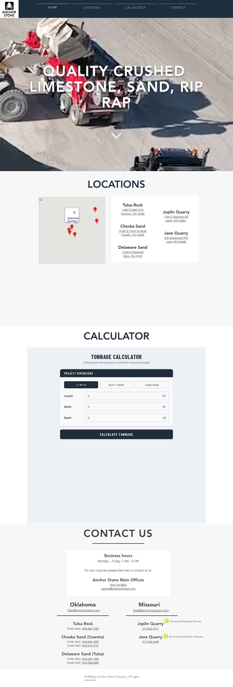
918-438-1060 (90, 628)
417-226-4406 (150, 641)
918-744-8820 (118, 585)
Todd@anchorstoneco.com (151, 610)
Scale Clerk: (74, 645)
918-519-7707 (90, 645)
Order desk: (74, 628)
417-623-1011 (150, 628)
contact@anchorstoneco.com (118, 588)
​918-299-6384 (90, 662)
